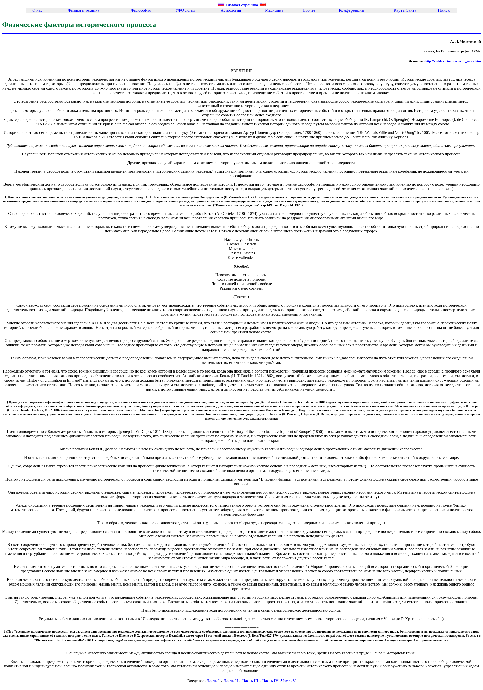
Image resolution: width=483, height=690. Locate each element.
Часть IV (270, 680)
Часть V (288, 680)
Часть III (250, 680)
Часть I (214, 680)
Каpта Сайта (405, 10)
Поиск (444, 10)
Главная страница (242, 5)
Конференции (351, 10)
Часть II (231, 680)
